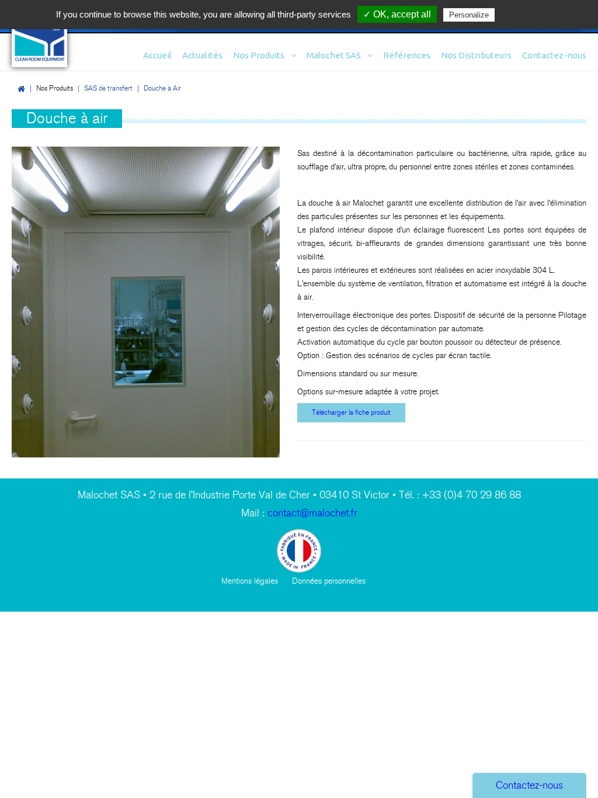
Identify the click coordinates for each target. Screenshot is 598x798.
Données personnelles (329, 581)
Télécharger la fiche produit (351, 412)
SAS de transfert (108, 88)
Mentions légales (249, 581)
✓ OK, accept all (397, 14)
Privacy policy (525, 14)
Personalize (469, 15)
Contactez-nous (529, 785)
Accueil (21, 89)
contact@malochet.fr (312, 513)
